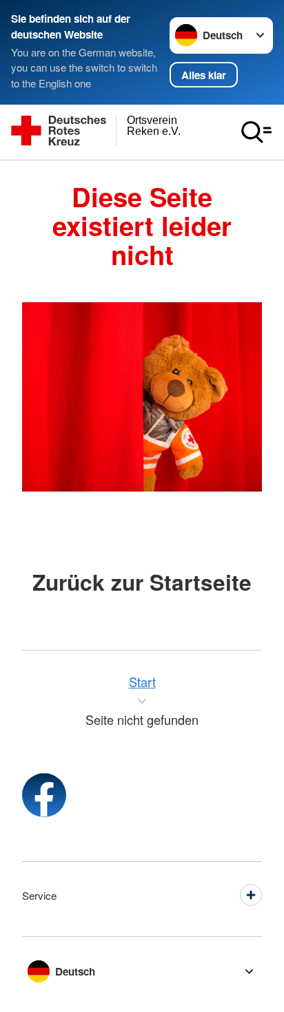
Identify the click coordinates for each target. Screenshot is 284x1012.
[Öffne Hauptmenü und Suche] (256, 132)
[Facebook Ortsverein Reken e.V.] (44, 795)
